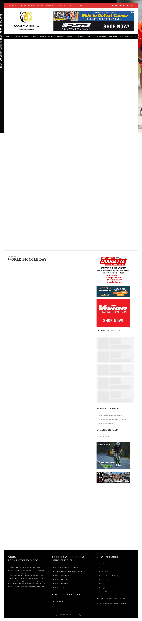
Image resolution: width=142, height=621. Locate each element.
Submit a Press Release (62, 579)
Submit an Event (60, 587)
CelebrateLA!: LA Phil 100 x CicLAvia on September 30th (36, 69)
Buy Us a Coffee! (104, 572)
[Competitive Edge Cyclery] (113, 455)
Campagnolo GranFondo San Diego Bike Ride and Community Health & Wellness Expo (52, 43)
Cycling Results (104, 436)
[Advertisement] (113, 499)
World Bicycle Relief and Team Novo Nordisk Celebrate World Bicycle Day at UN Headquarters (27, 305)
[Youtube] (127, 5)
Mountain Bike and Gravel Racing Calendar (113, 419)
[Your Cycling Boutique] (113, 477)
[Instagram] (119, 5)
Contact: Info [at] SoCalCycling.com (110, 576)
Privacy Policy (103, 588)
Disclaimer (102, 584)
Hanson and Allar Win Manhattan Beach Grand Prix (35, 175)
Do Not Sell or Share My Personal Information (111, 603)
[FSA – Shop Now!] (93, 26)
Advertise (102, 568)
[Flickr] (116, 5)
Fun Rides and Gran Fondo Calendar (110, 415)
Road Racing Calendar (106, 423)
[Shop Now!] (113, 313)
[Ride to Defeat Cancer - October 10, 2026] (93, 15)
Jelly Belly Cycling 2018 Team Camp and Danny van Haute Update (41, 201)
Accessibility (103, 564)
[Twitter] (123, 5)
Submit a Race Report (62, 583)
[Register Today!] (113, 291)
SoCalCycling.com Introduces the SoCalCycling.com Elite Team (42, 96)
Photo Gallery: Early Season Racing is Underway (34, 148)
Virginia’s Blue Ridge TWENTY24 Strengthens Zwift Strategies (40, 228)
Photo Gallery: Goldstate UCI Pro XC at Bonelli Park (36, 122)
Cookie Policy (103, 580)
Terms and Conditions (106, 592)
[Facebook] (112, 5)
